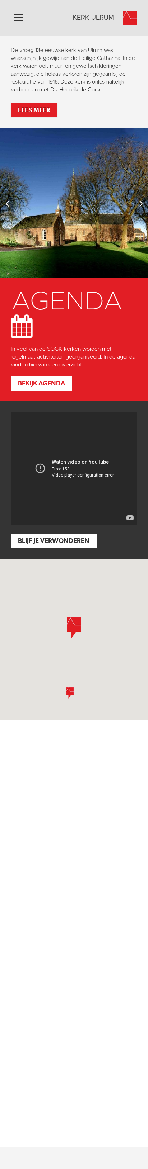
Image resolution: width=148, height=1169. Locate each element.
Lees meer (34, 110)
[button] (70, 693)
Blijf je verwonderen (53, 540)
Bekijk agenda (41, 383)
